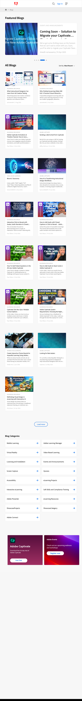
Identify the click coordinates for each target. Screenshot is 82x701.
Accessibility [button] (11, 480)
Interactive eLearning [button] (14, 489)
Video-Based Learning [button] (52, 452)
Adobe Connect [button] (12, 517)
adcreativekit (10, 102)
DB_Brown (10, 408)
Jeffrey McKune (44, 146)
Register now (55, 553)
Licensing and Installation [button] (16, 462)
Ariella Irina (10, 364)
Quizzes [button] (46, 471)
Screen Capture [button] (12, 471)
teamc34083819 (44, 190)
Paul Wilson (10, 146)
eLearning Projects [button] (50, 480)
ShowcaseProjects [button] (13, 508)
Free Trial (19, 560)
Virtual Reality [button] (12, 452)
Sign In (60, 3)
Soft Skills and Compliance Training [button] (56, 489)
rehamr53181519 (11, 190)
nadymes (42, 364)
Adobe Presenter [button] (13, 499)
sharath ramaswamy (48, 52)
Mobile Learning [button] (13, 443)
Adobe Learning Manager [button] (53, 443)
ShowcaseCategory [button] (50, 508)
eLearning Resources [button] (51, 499)
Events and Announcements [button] (54, 462)
